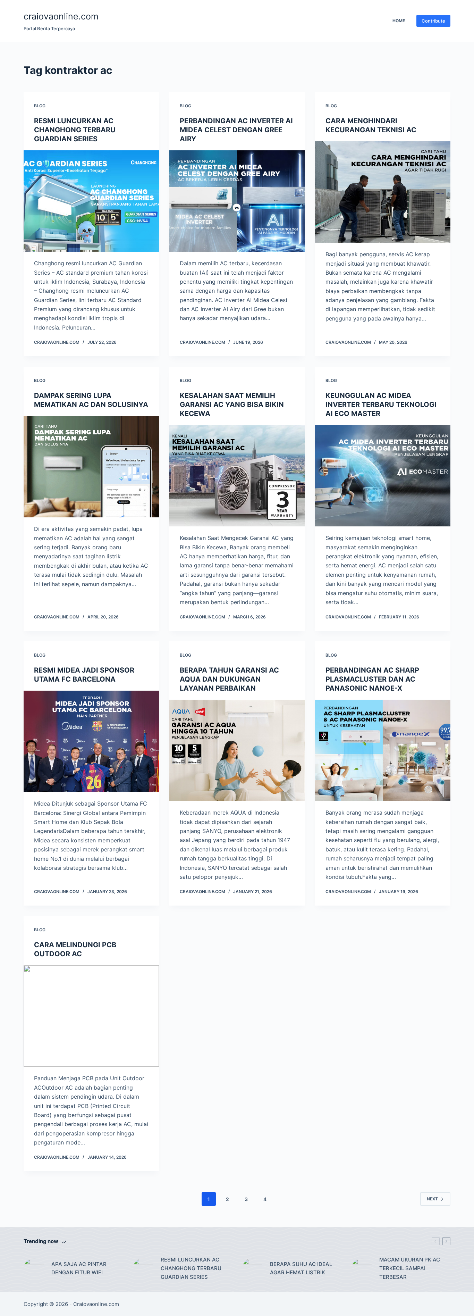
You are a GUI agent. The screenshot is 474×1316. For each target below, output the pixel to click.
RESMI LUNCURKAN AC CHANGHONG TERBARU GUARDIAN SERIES (75, 130)
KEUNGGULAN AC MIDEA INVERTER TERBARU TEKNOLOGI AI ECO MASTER (381, 404)
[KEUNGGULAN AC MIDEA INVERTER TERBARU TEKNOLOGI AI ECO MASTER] (382, 475)
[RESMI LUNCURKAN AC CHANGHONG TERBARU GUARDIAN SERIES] (91, 201)
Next (432, 1198)
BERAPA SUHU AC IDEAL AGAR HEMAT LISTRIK (301, 1268)
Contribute (433, 21)
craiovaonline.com (61, 16)
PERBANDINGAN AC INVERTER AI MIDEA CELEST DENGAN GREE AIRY (236, 130)
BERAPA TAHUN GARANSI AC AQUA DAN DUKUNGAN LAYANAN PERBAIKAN (229, 679)
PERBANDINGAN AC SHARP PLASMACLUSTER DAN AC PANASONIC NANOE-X (372, 679)
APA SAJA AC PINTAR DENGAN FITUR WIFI (79, 1268)
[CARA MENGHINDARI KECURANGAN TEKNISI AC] (382, 192)
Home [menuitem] (398, 20)
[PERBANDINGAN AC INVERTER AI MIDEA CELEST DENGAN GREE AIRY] (237, 201)
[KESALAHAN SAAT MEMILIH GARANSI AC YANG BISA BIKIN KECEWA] (237, 475)
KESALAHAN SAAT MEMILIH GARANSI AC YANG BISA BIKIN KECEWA (232, 404)
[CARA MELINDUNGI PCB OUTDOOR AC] (91, 1016)
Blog (39, 105)
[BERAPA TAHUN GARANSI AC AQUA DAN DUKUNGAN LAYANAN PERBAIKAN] (237, 750)
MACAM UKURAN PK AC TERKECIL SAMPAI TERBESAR (409, 1268)
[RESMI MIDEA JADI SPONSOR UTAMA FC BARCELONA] (91, 741)
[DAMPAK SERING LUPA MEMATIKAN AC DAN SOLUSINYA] (91, 466)
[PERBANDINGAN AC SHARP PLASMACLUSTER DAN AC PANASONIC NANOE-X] (382, 750)
